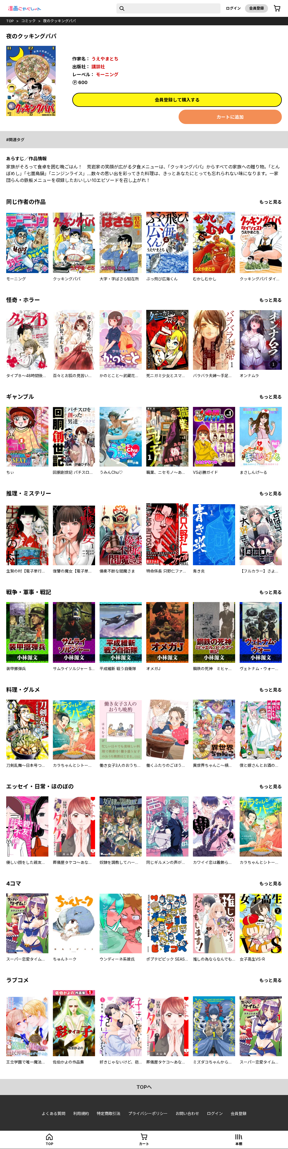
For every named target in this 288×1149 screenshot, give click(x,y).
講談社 (98, 66)
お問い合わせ (187, 1113)
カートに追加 (230, 117)
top (10, 21)
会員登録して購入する (177, 100)
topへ (144, 1087)
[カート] (277, 8)
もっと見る (270, 202)
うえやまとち (104, 59)
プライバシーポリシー (148, 1113)
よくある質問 (53, 1113)
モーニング (107, 74)
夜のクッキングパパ (59, 21)
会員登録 (256, 8)
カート (144, 1144)
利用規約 (81, 1113)
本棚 (238, 1144)
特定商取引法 (108, 1113)
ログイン (233, 8)
